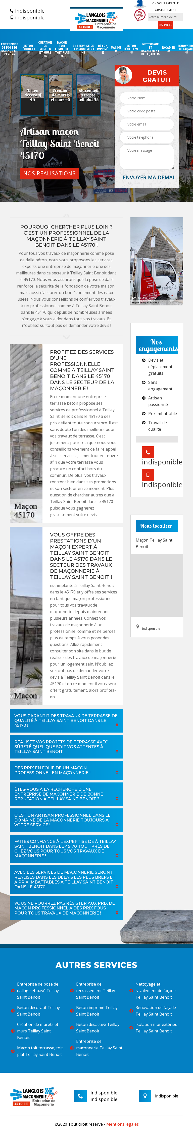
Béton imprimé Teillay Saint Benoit (97, 1011)
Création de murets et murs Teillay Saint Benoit (37, 1031)
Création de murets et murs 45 (45, 49)
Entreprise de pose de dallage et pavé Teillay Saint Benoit (38, 990)
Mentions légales (122, 1124)
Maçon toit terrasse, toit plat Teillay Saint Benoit (40, 1051)
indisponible (29, 11)
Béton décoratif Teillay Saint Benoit (38, 1011)
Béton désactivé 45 (131, 49)
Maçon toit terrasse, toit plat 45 (62, 49)
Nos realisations (49, 173)
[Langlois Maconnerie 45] (96, 19)
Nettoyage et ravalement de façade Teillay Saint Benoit (155, 990)
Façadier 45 (168, 49)
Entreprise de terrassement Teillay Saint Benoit (95, 990)
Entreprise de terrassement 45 (83, 49)
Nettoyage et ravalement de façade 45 (150, 49)
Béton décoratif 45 (28, 49)
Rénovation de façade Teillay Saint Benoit (155, 1011)
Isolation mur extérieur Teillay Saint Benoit (157, 1028)
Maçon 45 (116, 49)
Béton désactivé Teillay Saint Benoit (97, 1028)
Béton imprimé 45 (102, 49)
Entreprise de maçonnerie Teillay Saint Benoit (99, 1047)
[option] (33, 95)
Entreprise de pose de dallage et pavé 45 (9, 49)
